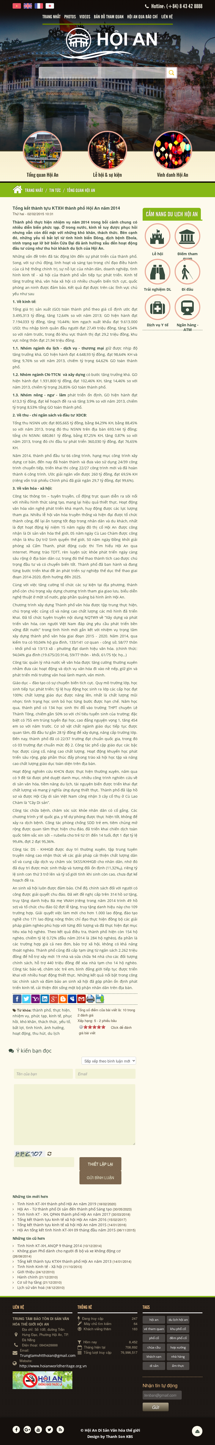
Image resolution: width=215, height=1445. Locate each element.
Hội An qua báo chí (142, 17)
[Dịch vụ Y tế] (157, 311)
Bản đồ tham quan (108, 17)
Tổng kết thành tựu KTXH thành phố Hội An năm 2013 (64, 1261)
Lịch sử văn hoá (31, 1287)
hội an (153, 1319)
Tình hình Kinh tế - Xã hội (39, 1266)
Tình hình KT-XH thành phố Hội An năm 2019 (56, 1203)
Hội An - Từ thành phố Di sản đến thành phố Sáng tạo (64, 1209)
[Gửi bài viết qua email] (81, 998)
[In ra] (90, 998)
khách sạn (154, 1356)
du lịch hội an (178, 1319)
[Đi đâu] (187, 275)
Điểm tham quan (188, 256)
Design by (110, 1436)
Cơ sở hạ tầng (29, 1282)
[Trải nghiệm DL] (157, 275)
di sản (154, 1365)
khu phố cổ (178, 1329)
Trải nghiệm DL (157, 289)
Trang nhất (51, 17)
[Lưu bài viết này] (99, 998)
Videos (84, 17)
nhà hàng (178, 1356)
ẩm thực (178, 1365)
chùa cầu (153, 1347)
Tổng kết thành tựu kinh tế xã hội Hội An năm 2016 (61, 1219)
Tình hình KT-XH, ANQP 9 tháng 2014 (49, 1245)
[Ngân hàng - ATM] (187, 311)
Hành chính (27, 1277)
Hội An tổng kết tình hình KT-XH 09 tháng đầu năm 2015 (66, 1229)
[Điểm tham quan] (187, 240)
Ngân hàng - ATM (187, 327)
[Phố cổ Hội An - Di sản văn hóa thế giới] (107, 43)
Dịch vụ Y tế (157, 324)
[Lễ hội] (157, 240)
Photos (70, 17)
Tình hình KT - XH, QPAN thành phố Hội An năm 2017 (63, 1214)
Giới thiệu (26, 1271)
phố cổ (154, 1338)
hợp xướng (178, 1347)
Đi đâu (187, 289)
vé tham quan (154, 1329)
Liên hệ (167, 17)
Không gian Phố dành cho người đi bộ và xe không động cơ (69, 1250)
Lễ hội (157, 253)
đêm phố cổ (178, 1338)
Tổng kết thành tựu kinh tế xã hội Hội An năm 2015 (61, 1224)
